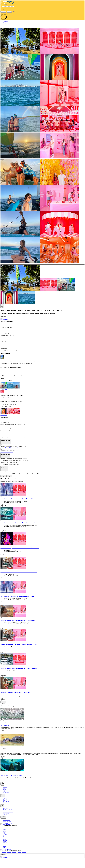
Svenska (4, 846)
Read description (3, 389)
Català (4, 830)
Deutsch (4, 833)
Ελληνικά (5, 834)
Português (5, 842)
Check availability (4, 319)
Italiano (4, 839)
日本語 (4, 841)
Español (4, 835)
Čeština (4, 831)
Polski (4, 843)
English (4, 829)
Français (4, 836)
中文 (4, 847)
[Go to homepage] (7, 4)
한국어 (4, 838)
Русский (5, 844)
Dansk (4, 832)
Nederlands (5, 840)
